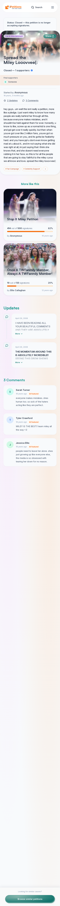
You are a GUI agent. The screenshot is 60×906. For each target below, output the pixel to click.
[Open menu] (52, 7)
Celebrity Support (31, 169)
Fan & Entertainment (14, 36)
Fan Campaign (12, 169)
